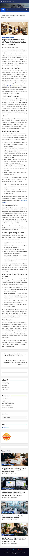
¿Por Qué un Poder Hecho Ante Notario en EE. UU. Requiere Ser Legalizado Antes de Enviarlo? (14, 469)
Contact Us (5, 389)
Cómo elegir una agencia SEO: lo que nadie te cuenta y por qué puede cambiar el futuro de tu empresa (13, 493)
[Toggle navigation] (7, 9)
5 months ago (7, 543)
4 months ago (7, 497)
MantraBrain (14, 554)
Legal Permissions (6, 401)
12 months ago (7, 47)
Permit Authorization (7, 405)
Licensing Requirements (8, 37)
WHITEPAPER (5, 427)
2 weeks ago (6, 473)
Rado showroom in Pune (13, 85)
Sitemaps (4, 385)
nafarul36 (15, 47)
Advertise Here (5, 387)
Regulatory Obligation (7, 407)
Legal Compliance (6, 398)
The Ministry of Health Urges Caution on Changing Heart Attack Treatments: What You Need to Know (14, 362)
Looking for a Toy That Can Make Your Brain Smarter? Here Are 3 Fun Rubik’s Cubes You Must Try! (14, 539)
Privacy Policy (5, 383)
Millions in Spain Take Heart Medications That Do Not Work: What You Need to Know (15, 355)
